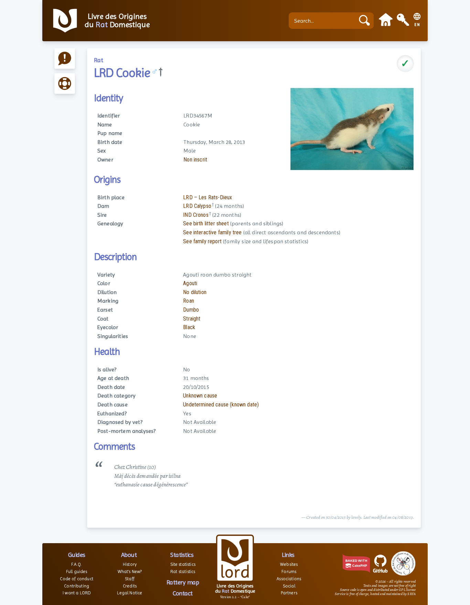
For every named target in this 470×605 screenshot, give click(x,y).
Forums (288, 571)
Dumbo (191, 309)
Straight (191, 318)
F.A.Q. (76, 564)
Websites (289, 564)
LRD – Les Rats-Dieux (207, 197)
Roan (188, 301)
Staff (130, 578)
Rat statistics (182, 571)
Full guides (76, 571)
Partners (289, 592)
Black (189, 327)
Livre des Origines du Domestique (117, 20)
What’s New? (130, 571)
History (130, 564)
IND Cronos (196, 215)
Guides (76, 554)
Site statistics (182, 564)
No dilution (194, 292)
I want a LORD (76, 592)
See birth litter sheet (206, 223)
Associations (289, 578)
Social (289, 586)
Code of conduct (76, 578)
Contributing (76, 586)
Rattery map (183, 582)
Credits (130, 586)
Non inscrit (195, 159)
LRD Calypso (197, 206)
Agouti (190, 283)
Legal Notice (129, 592)
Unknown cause (200, 395)
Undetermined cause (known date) (221, 404)
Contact (183, 593)
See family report (202, 241)
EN (417, 25)
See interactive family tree (212, 232)
